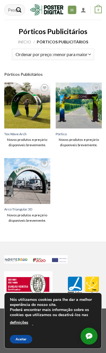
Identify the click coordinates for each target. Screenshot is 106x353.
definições (19, 322)
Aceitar (21, 339)
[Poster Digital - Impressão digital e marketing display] (46, 9)
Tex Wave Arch (15, 134)
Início (24, 41)
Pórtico (61, 134)
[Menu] (72, 10)
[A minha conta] (83, 10)
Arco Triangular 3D (18, 209)
